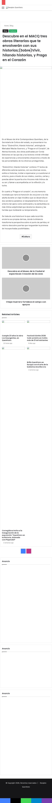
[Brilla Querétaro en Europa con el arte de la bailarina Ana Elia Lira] (38, 353)
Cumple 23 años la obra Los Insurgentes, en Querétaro (12, 337)
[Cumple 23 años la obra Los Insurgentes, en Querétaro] (13, 326)
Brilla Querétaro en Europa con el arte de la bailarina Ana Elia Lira (37, 364)
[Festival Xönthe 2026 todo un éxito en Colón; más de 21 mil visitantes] (38, 326)
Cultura (13, 31)
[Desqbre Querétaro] (14, 8)
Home (6, 26)
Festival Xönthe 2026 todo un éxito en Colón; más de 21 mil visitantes (37, 337)
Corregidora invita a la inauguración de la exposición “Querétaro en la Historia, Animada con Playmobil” (13, 535)
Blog (11, 26)
